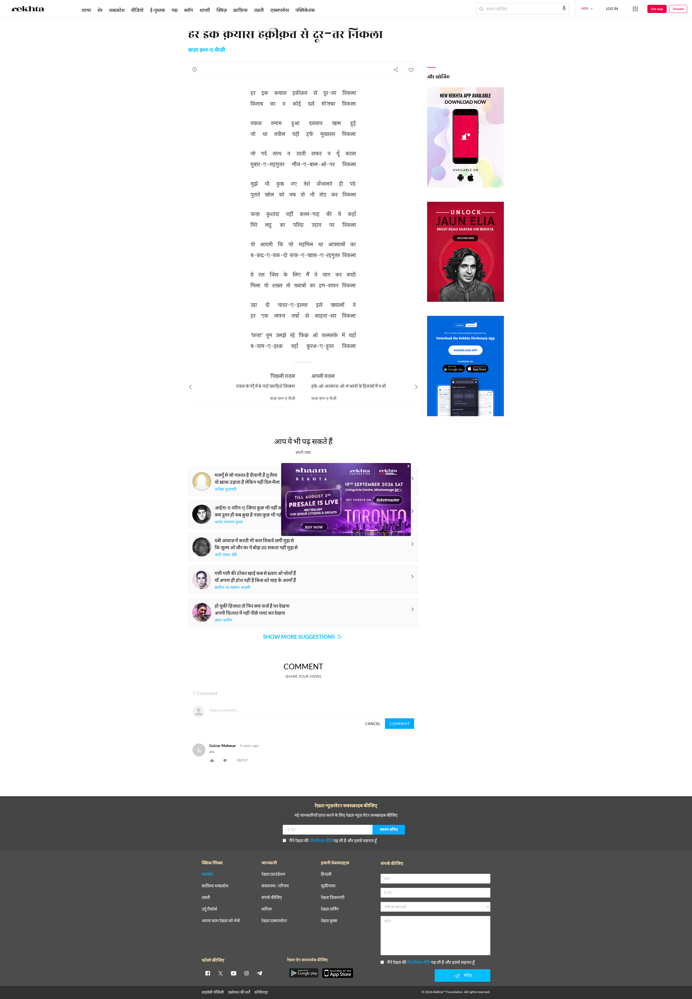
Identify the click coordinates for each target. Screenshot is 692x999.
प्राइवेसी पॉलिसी (213, 992)
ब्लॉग (188, 10)
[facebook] (207, 973)
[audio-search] (564, 8)
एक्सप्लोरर (279, 10)
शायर (86, 10)
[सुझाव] (194, 69)
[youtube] (233, 973)
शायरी (204, 10)
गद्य (175, 10)
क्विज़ (222, 10)
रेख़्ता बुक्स (329, 920)
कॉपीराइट (261, 992)
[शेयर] (395, 69)
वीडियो (137, 10)
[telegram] (259, 973)
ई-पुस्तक (157, 10)
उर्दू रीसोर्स (209, 909)
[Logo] (28, 9)
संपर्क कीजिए (271, 897)
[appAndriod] (303, 973)
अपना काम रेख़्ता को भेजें (221, 920)
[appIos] (337, 973)
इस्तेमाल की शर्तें (239, 992)
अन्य (325, 10)
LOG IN (612, 8)
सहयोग (207, 874)
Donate (678, 9)
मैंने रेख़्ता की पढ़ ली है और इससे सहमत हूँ (333, 840)
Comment (400, 723)
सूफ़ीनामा (328, 886)
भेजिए (468, 975)
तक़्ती (259, 10)
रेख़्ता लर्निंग (330, 909)
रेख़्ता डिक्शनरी (332, 897)
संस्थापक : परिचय (275, 886)
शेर (99, 10)
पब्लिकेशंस (305, 10)
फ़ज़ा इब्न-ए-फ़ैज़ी (206, 50)
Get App (657, 9)
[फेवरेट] (410, 69)
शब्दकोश (117, 10)
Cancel (372, 723)
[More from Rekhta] (635, 9)
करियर (266, 909)
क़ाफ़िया (240, 10)
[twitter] (220, 973)
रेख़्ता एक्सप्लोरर (274, 920)
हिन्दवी (326, 874)
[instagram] (246, 973)
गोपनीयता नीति (320, 840)
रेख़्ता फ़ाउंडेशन (273, 874)
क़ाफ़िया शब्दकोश (215, 886)
